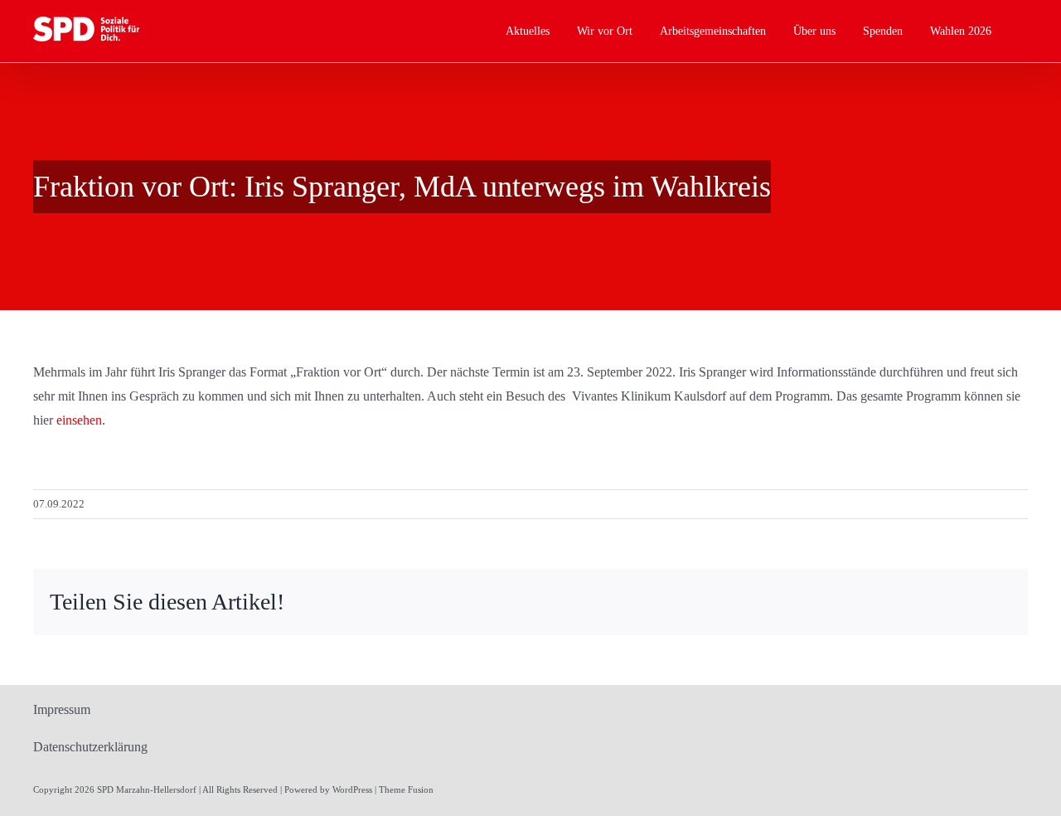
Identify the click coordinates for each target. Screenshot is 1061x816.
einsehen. (80, 420)
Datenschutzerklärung (90, 747)
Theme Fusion (406, 789)
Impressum (61, 709)
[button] (1023, 31)
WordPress (352, 789)
